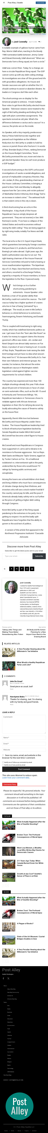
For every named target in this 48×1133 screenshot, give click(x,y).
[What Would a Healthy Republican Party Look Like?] (8, 665)
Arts (4, 943)
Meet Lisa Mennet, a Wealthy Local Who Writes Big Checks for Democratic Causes (31, 850)
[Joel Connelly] (7, 41)
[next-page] (7, 885)
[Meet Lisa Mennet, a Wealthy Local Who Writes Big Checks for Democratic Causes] (8, 851)
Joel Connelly (20, 41)
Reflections (6, 842)
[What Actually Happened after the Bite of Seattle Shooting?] (8, 825)
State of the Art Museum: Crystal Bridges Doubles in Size (31, 938)
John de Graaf (16, 681)
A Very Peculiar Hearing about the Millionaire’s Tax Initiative (31, 951)
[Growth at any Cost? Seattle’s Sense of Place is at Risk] (8, 877)
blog (4, 855)
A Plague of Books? (25, 923)
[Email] (27, 569)
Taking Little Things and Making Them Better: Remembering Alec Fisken (12, 632)
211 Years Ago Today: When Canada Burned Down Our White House (30, 863)
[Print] (32, 569)
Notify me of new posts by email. (15, 765)
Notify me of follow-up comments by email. (18, 762)
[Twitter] (8, 978)
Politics (5, 656)
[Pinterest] (22, 569)
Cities (4, 829)
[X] (16, 569)
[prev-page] (3, 885)
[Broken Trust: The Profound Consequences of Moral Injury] (8, 838)
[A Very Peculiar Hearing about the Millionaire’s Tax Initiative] (8, 652)
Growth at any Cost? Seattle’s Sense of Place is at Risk (29, 875)
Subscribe (39, 556)
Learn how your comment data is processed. (16, 778)
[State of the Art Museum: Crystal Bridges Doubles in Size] (8, 940)
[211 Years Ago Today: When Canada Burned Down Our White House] (8, 864)
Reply (11, 689)
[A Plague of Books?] (8, 927)
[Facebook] (11, 569)
